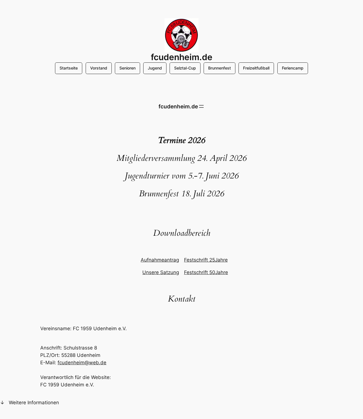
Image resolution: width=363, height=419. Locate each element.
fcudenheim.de (181, 57)
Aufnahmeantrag (160, 260)
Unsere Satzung (160, 272)
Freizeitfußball (256, 68)
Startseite (69, 68)
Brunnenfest (219, 68)
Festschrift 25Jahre (206, 260)
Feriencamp (292, 68)
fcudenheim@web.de (82, 362)
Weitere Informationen (34, 402)
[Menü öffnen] (201, 106)
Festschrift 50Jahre (206, 272)
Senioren (127, 68)
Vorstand (98, 68)
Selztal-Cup (185, 68)
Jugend (155, 68)
